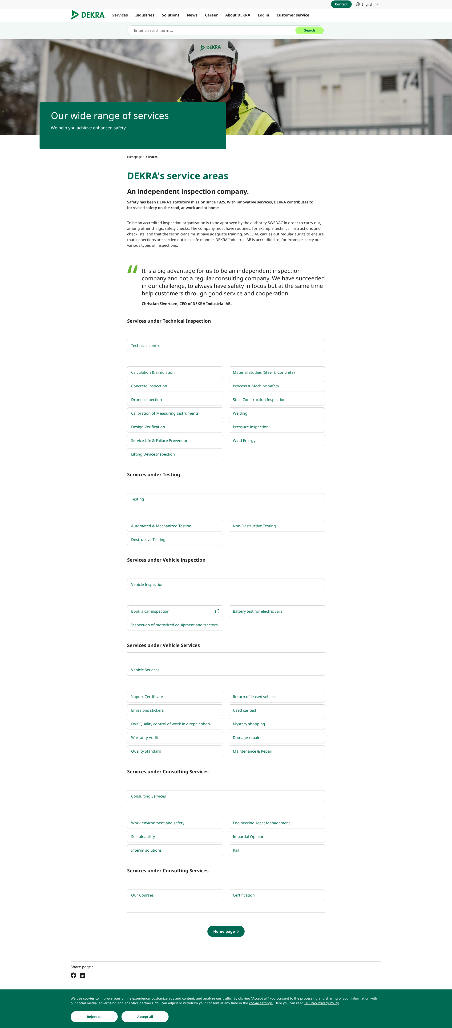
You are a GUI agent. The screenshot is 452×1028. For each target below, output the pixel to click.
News (192, 15)
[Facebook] (73, 975)
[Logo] (90, 15)
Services (120, 15)
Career (211, 15)
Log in (263, 15)
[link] (367, 4)
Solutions (170, 15)
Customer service (293, 15)
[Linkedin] (82, 975)
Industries (144, 15)
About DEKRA (237, 15)
